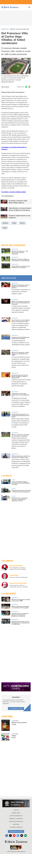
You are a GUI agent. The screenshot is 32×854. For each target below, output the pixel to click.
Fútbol (14, 223)
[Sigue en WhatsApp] (26, 86)
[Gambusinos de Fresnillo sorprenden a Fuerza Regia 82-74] (5, 400)
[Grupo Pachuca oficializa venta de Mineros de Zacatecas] (5, 265)
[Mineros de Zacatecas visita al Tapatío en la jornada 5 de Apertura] (5, 289)
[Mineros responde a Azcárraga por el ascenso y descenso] (5, 441)
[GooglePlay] (25, 835)
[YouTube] (14, 835)
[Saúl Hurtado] (4, 576)
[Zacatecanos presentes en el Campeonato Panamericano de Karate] (5, 420)
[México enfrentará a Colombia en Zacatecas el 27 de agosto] (5, 606)
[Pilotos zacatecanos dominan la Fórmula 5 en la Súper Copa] (5, 462)
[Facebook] (6, 835)
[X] (10, 835)
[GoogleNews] (18, 835)
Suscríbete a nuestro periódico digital (13, 192)
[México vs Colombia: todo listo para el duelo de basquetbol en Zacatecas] (5, 307)
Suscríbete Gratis (16, 708)
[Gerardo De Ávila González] (4, 585)
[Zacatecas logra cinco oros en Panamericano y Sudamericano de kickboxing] (5, 622)
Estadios (5, 223)
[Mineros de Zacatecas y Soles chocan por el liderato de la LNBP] (5, 360)
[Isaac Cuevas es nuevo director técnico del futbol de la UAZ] (5, 325)
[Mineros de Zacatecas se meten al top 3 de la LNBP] (5, 599)
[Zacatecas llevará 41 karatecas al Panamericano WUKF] (5, 341)
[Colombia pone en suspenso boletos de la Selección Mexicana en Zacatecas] (5, 614)
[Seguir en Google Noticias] (29, 86)
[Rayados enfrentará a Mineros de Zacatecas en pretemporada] (5, 259)
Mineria (22, 223)
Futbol (5, 228)
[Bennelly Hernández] (4, 567)
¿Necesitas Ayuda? (16, 831)
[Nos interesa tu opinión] (16, 803)
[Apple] (21, 835)
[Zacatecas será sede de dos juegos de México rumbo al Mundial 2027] (5, 380)
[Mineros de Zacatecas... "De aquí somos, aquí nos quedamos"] (5, 251)
